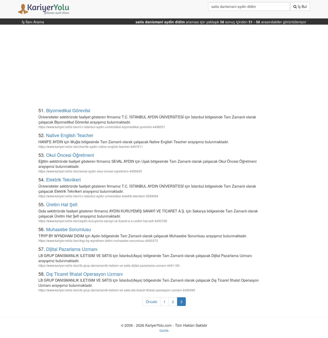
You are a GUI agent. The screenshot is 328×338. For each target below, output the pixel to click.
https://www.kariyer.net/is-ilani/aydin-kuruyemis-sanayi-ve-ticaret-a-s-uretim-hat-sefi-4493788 (102, 221)
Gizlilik (164, 330)
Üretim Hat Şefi (61, 204)
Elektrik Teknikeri (63, 179)
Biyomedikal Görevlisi (68, 110)
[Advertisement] (139, 68)
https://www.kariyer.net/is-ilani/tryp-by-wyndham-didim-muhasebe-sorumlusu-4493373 (98, 240)
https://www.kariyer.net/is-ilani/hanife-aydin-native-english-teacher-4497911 (90, 146)
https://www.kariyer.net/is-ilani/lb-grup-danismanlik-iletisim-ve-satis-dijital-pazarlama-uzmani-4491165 (109, 265)
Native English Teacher (69, 135)
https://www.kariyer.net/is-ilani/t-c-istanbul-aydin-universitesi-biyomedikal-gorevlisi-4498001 (101, 127)
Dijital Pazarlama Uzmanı (71, 248)
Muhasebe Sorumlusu (68, 229)
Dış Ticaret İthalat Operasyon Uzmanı (84, 273)
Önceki (151, 301)
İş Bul (302, 6)
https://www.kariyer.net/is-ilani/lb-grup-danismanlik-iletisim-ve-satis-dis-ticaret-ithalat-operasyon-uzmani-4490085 (116, 290)
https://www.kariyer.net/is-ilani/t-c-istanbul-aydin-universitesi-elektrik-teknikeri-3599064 (98, 196)
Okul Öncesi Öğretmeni (70, 154)
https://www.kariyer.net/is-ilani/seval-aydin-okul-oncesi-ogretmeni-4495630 (90, 171)
